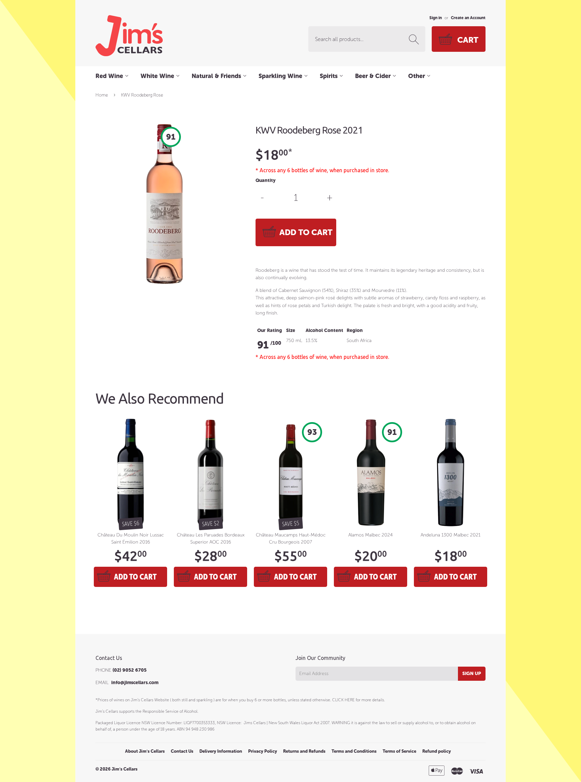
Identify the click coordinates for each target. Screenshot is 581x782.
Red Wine (110, 76)
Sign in (435, 17)
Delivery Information (220, 751)
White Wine (158, 76)
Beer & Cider (373, 76)
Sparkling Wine (281, 76)
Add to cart (135, 576)
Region (355, 330)
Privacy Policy (262, 751)
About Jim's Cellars (145, 751)
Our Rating (269, 330)
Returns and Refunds (304, 751)
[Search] (415, 39)
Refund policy (436, 751)
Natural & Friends (217, 76)
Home (101, 95)
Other (417, 76)
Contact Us (182, 751)
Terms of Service (399, 751)
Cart (467, 40)
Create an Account (468, 17)
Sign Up (471, 673)
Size (290, 330)
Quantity (265, 180)
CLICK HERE (343, 700)
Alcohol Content (324, 330)
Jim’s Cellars (125, 769)
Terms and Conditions (354, 751)
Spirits (329, 76)
